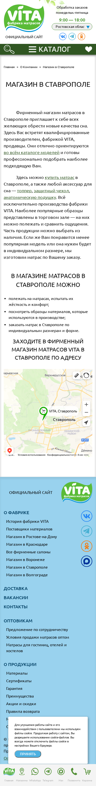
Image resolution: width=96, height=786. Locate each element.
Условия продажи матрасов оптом (37, 637)
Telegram (48, 780)
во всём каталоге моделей (32, 152)
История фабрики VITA (27, 521)
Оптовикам (18, 620)
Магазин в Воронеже (25, 559)
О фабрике (16, 512)
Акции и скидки (21, 703)
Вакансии (16, 597)
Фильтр (9, 47)
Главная (8, 780)
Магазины (22, 780)
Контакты (16, 606)
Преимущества (20, 696)
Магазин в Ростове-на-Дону (31, 536)
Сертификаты (19, 681)
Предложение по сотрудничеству (37, 629)
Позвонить (74, 780)
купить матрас (59, 177)
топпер (24, 190)
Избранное (88, 48)
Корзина (87, 780)
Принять (28, 754)
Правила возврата (23, 711)
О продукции (20, 664)
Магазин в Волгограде (27, 575)
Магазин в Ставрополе (27, 567)
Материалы (17, 673)
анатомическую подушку (30, 197)
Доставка (16, 588)
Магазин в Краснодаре (27, 544)
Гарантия (14, 688)
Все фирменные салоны (28, 552)
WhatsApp (35, 780)
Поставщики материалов (29, 529)
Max (61, 780)
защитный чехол (51, 190)
